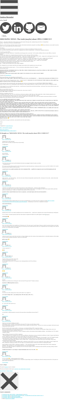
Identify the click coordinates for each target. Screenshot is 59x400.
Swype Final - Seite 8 (6, 395)
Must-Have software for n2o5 (17, 397)
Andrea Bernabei (6, 17)
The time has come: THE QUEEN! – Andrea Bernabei (12, 394)
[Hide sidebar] (9, 381)
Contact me (4, 36)
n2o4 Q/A (25, 394)
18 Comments (9, 127)
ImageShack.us (8, 75)
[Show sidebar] (9, 7)
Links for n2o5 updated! (16, 396)
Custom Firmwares (9, 125)
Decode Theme (3, 370)
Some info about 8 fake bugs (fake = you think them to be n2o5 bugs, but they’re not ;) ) (28, 395)
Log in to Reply (5, 146)
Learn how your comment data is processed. (22, 368)
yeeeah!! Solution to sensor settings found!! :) (8, 130)
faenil (6, 127)
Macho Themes (10, 370)
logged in (6, 366)
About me (4, 35)
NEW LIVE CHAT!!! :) (4, 129)
